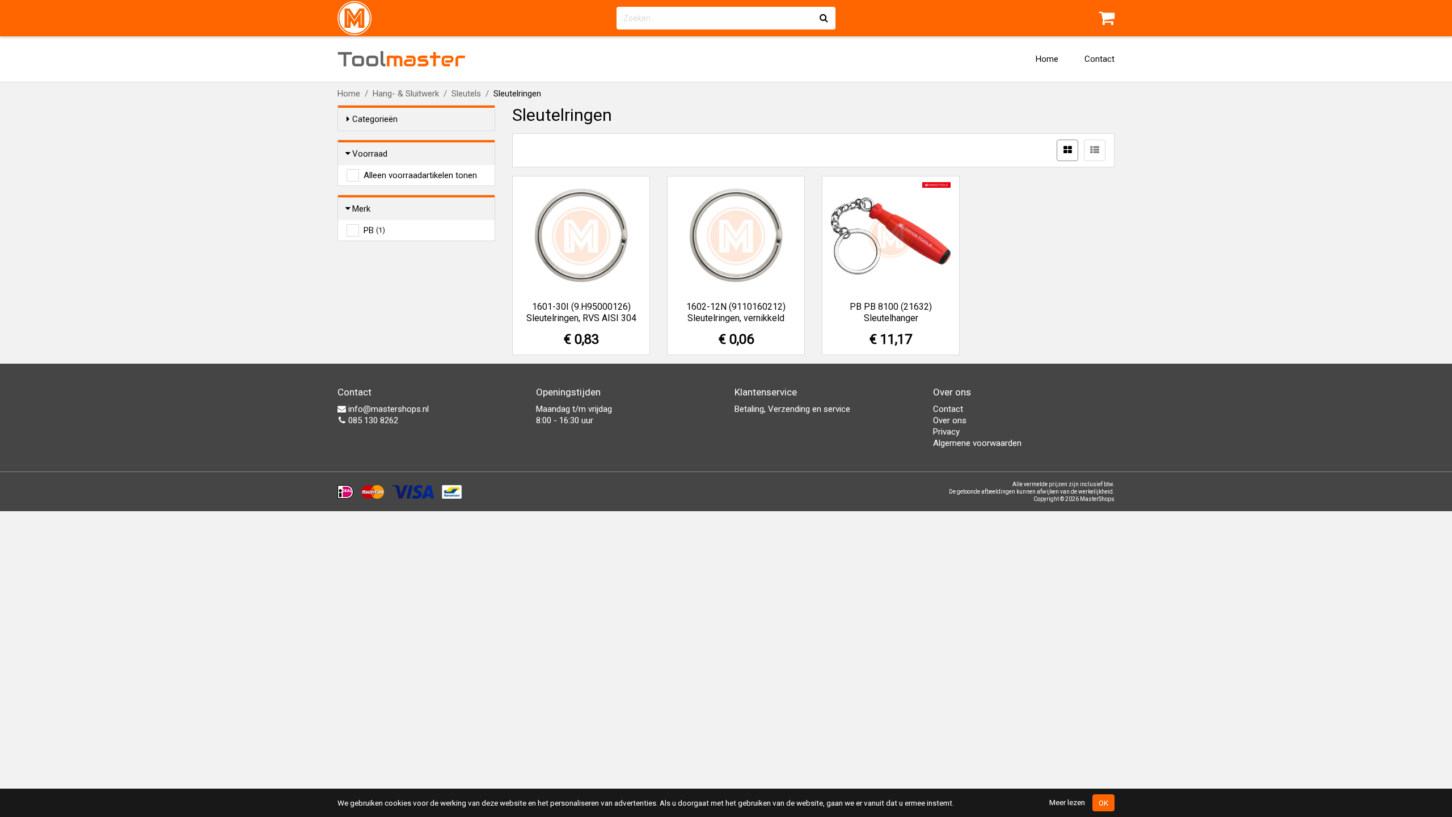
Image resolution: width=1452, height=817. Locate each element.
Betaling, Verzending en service (792, 409)
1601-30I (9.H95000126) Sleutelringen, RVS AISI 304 (581, 312)
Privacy (946, 432)
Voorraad (369, 154)
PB (374, 230)
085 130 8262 (372, 420)
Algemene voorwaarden (977, 443)
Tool (401, 59)
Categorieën (375, 119)
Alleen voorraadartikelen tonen (420, 175)
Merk (361, 209)
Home (1047, 59)
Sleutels (466, 94)
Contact (1099, 59)
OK (1103, 802)
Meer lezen (1067, 802)
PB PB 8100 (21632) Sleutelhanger (891, 312)
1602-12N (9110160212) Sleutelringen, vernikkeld (736, 312)
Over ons (949, 420)
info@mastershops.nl (387, 409)
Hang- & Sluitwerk (406, 94)
